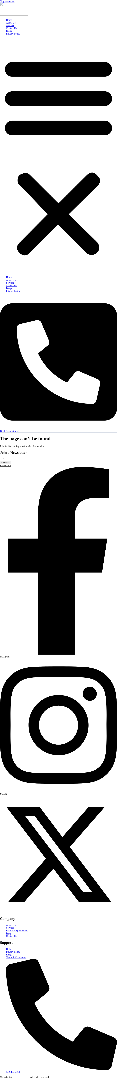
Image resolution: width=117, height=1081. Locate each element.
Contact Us (11, 28)
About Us (11, 22)
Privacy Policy (13, 33)
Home (9, 20)
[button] (58, 155)
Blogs (9, 31)
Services (10, 25)
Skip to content (7, 1)
